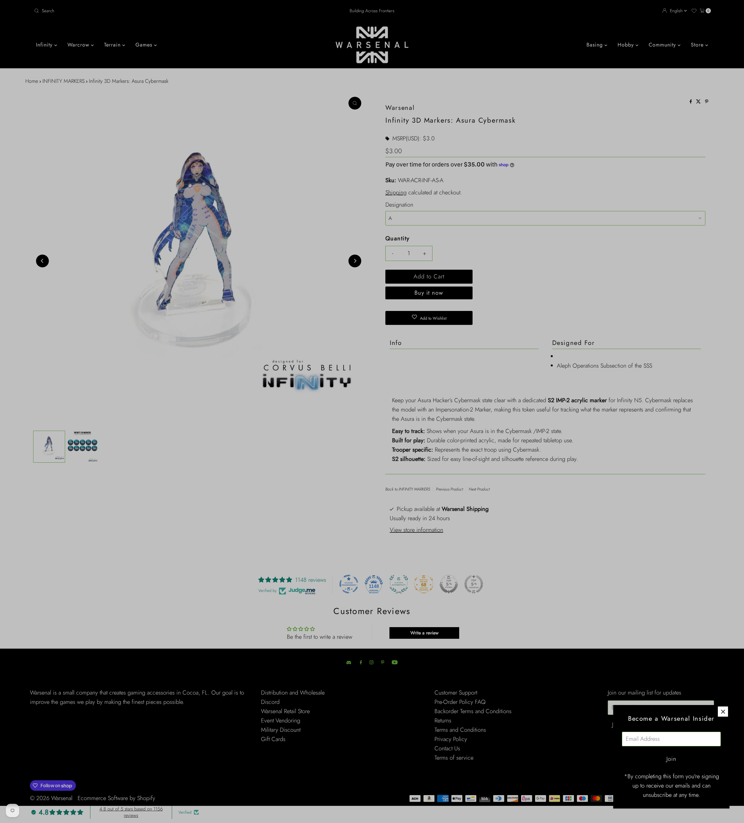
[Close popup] (723, 711)
